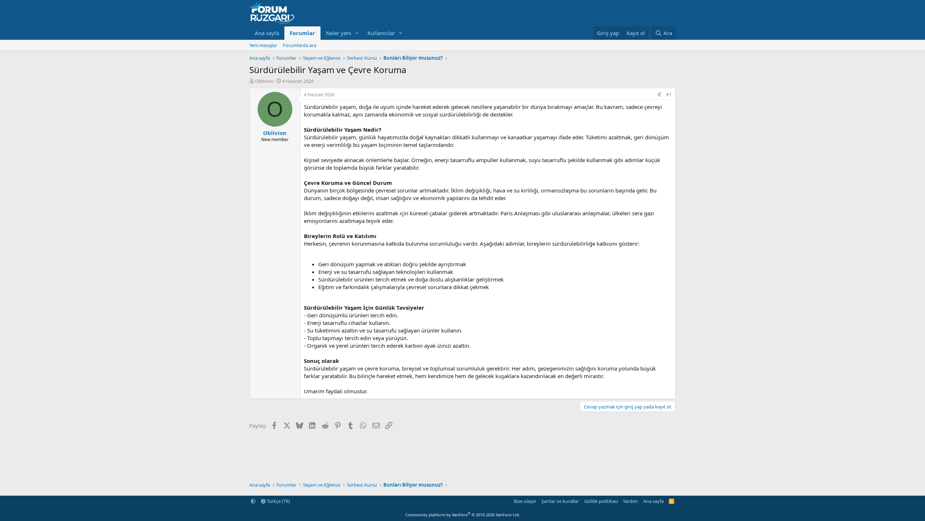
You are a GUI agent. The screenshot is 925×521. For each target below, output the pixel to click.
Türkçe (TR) (278, 501)
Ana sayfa (267, 33)
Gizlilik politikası (601, 501)
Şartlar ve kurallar (560, 501)
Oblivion (264, 81)
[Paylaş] (659, 95)
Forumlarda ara (299, 45)
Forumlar (302, 33)
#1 (669, 95)
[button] (357, 33)
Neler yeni (338, 33)
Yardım (630, 501)
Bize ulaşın (525, 501)
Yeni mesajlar (263, 45)
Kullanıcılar (381, 33)
